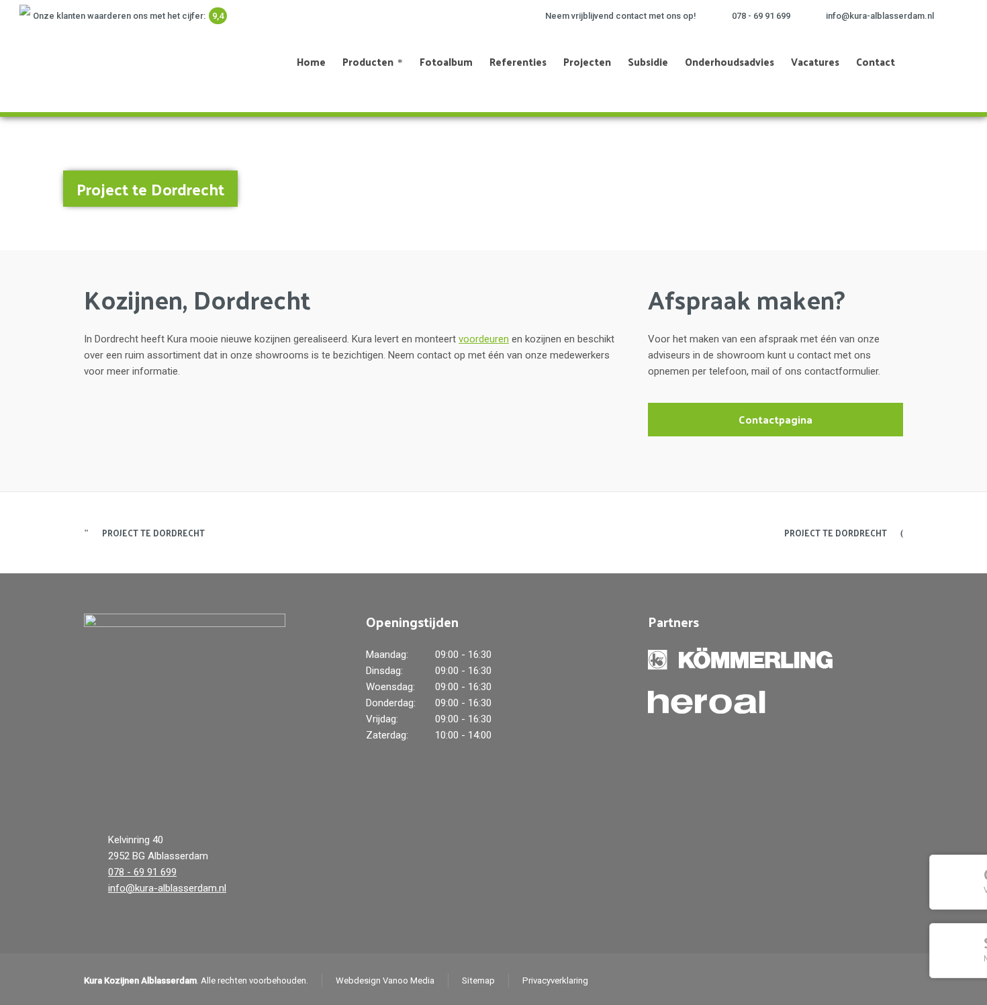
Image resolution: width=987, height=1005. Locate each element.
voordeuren (484, 339)
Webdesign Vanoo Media (385, 980)
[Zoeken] (945, 61)
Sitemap (478, 980)
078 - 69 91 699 (761, 16)
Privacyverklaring (555, 980)
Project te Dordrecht (153, 532)
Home (860, 182)
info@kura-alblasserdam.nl (880, 16)
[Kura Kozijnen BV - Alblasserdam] (78, 61)
